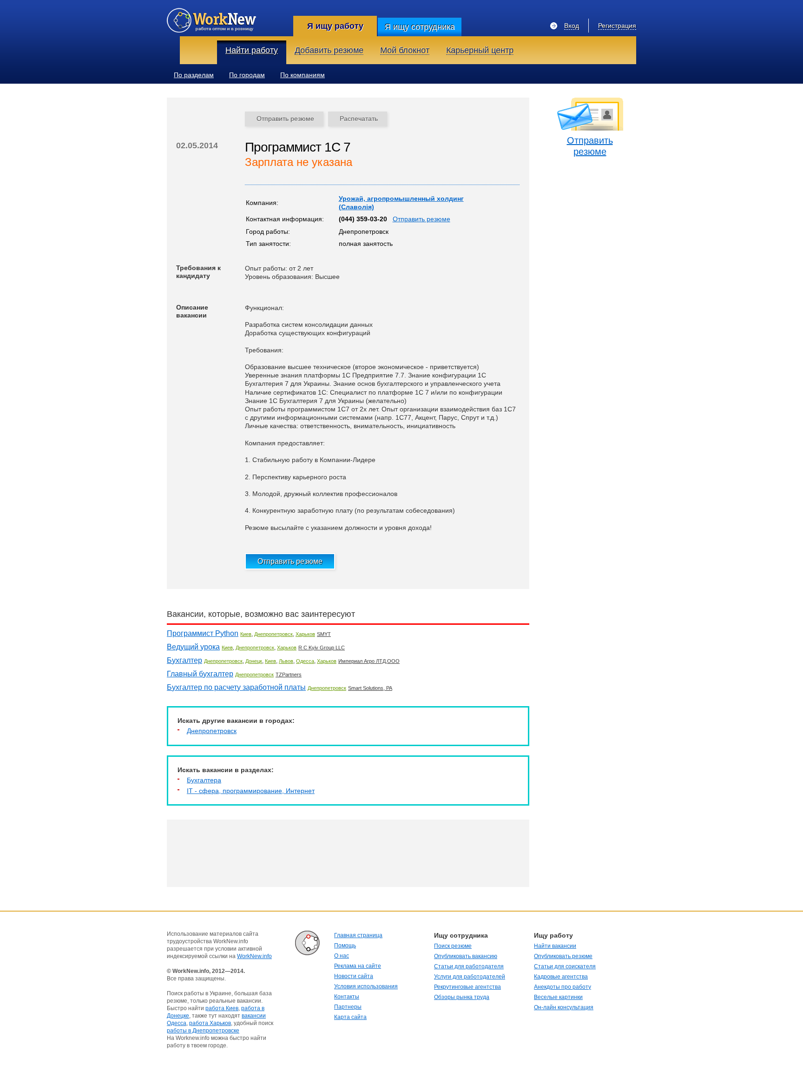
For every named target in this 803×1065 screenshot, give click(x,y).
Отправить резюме (285, 118)
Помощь (345, 945)
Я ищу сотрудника (420, 27)
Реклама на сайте (357, 966)
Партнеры (348, 1007)
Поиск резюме (453, 946)
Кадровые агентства (561, 976)
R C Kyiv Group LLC (321, 647)
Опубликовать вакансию (465, 956)
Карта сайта (350, 1017)
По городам (247, 75)
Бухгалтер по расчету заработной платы (236, 687)
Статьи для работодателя (469, 966)
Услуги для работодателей (469, 976)
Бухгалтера (204, 780)
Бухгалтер (184, 660)
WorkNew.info (254, 956)
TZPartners (289, 674)
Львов (286, 661)
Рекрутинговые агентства (467, 987)
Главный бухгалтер (200, 674)
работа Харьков (210, 1023)
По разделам (194, 75)
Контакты (346, 996)
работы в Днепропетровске (203, 1030)
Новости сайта (353, 976)
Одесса (305, 661)
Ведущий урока (193, 647)
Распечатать (359, 118)
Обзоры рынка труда (461, 997)
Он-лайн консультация (563, 1007)
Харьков (305, 634)
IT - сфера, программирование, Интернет (251, 790)
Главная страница (358, 935)
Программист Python (202, 633)
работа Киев (221, 1008)
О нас (341, 956)
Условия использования (366, 986)
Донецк (253, 661)
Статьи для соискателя (565, 966)
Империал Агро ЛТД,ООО (369, 661)
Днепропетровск (273, 634)
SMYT (324, 634)
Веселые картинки (558, 997)
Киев (245, 634)
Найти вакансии (555, 946)
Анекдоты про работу (562, 987)
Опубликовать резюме (563, 956)
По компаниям (302, 75)
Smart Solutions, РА (370, 688)
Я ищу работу (335, 26)
